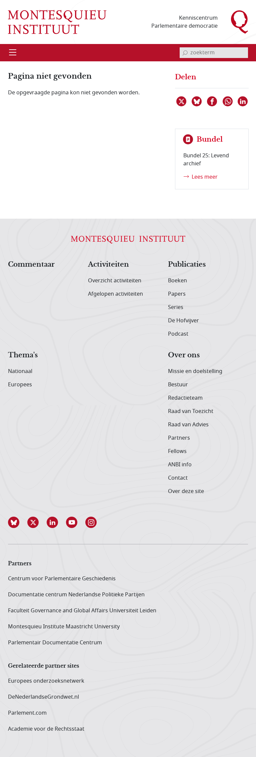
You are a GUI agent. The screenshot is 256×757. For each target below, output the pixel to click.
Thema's (23, 355)
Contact (178, 478)
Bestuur (178, 385)
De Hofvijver (183, 321)
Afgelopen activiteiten (115, 294)
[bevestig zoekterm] (185, 52)
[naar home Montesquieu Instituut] (57, 22)
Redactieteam (185, 398)
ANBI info (180, 465)
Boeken (177, 281)
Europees (20, 385)
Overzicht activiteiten (114, 281)
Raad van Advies (188, 425)
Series (175, 307)
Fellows (177, 451)
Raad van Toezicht (190, 411)
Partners (179, 438)
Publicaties (187, 265)
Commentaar (31, 265)
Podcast (178, 334)
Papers (177, 294)
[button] (17, 522)
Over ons (184, 355)
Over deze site (186, 491)
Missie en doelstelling (195, 371)
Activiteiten (108, 265)
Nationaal (20, 371)
